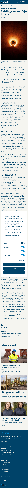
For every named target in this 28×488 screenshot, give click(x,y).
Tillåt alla (14, 264)
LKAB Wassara (4, 474)
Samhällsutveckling (5, 476)
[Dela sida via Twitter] (7, 327)
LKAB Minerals (4, 471)
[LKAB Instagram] (5, 481)
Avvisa (14, 272)
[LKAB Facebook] (2, 481)
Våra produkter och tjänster (7, 446)
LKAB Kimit (3, 467)
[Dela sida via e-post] (2, 327)
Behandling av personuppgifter (8, 452)
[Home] (1, 5)
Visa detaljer (19, 260)
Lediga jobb (3, 448)
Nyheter (4, 5)
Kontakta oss (4, 457)
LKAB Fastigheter (5, 465)
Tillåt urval (14, 268)
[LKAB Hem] (4, 2)
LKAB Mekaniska (5, 469)
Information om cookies (6, 455)
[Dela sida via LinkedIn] (9, 327)
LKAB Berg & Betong (5, 462)
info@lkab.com (16, 438)
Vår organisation (5, 443)
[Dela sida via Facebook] (4, 327)
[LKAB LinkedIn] (8, 481)
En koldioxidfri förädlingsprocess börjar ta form (16, 5)
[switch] (23, 247)
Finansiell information (6, 450)
